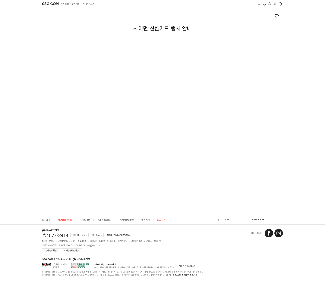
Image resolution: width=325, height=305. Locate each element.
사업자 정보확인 (49, 250)
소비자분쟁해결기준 (70, 250)
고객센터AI (95, 235)
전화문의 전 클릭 (78, 235)
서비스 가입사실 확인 (187, 266)
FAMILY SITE (258, 219)
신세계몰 (76, 4)
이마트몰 (65, 4)
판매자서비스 (223, 219)
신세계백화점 (88, 4)
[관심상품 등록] (277, 16)
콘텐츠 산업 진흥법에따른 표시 (184, 275)
